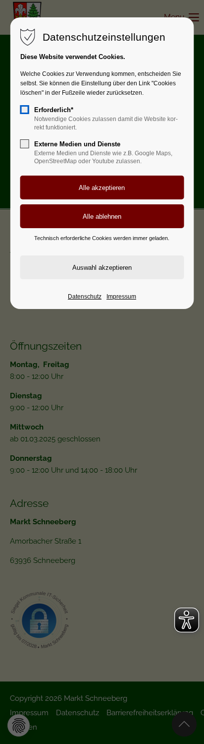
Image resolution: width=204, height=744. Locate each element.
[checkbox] (24, 109)
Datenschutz (85, 296)
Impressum (121, 296)
